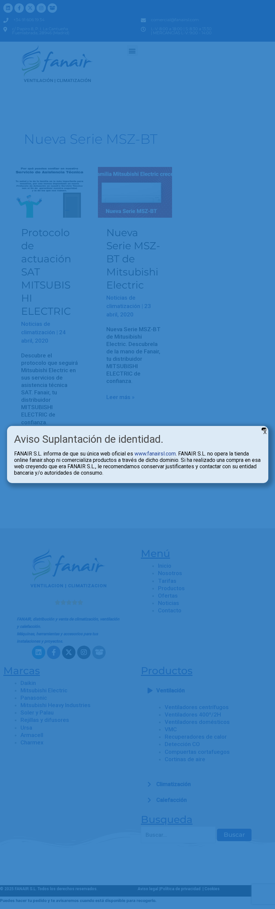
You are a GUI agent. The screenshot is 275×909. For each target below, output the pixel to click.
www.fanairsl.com (155, 453)
